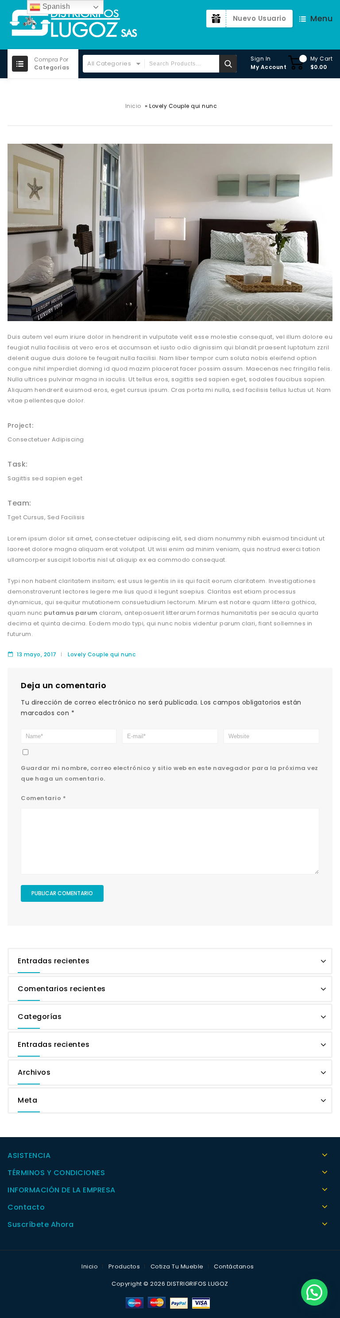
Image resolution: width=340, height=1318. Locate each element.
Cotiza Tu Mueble (177, 1266)
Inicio (133, 106)
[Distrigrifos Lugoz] (74, 24)
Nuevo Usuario (259, 18)
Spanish (55, 6)
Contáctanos (234, 1266)
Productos (124, 1266)
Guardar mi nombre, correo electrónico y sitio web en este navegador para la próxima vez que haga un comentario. (169, 773)
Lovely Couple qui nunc (101, 654)
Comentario (43, 798)
